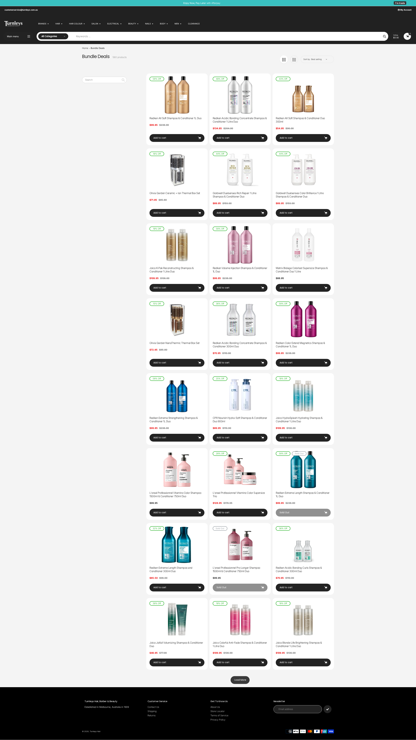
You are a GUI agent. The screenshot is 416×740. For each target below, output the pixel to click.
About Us (215, 707)
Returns (152, 715)
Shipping (152, 711)
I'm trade (400, 3)
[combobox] (104, 80)
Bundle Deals (97, 48)
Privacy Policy (217, 719)
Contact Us (153, 707)
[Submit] (328, 709)
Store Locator (217, 711)
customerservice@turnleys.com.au (21, 10)
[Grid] (284, 59)
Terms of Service (219, 715)
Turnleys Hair (95, 731)
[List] (294, 59)
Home (85, 48)
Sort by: (306, 59)
